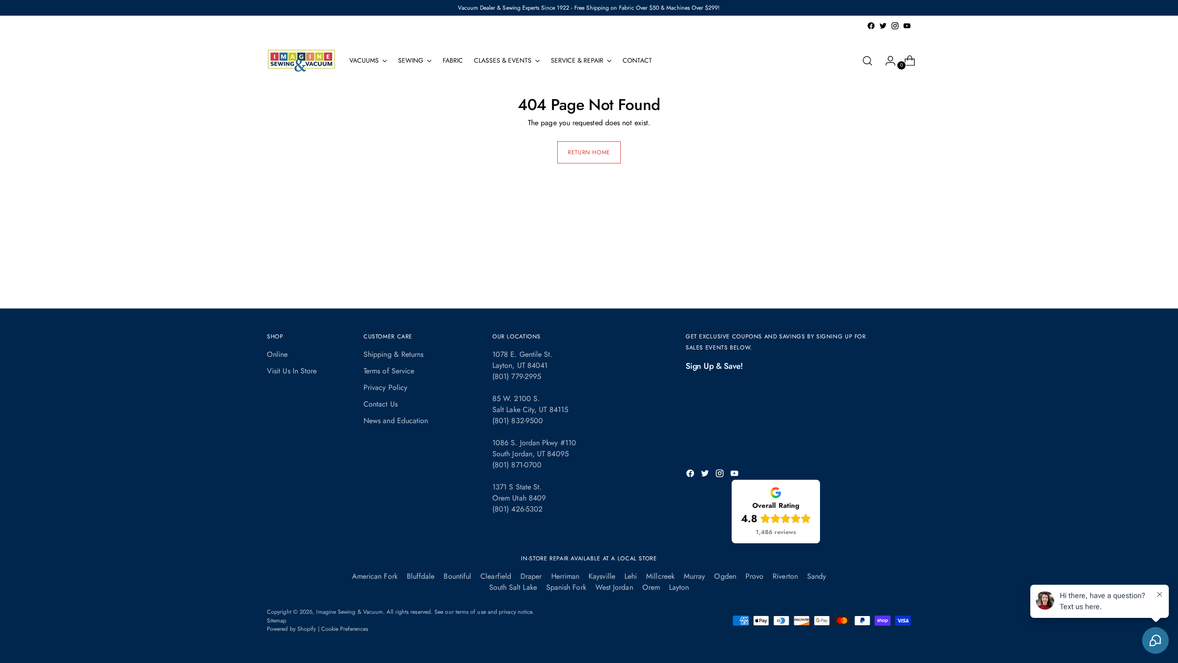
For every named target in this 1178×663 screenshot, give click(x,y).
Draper (531, 576)
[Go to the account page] (887, 61)
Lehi (630, 576)
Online (277, 354)
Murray (694, 576)
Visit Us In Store (292, 371)
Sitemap (277, 620)
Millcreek (660, 576)
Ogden (725, 576)
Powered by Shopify (291, 629)
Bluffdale (421, 576)
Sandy (816, 576)
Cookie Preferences (344, 629)
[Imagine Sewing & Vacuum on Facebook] (871, 26)
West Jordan (614, 587)
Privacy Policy (385, 387)
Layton (679, 587)
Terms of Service (389, 371)
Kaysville (602, 576)
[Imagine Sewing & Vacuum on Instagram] (895, 26)
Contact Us (381, 404)
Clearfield (495, 576)
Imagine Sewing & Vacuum (349, 612)
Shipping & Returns (393, 354)
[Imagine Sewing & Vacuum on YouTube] (907, 26)
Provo (754, 576)
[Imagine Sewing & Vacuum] (301, 60)
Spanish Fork (566, 587)
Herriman (565, 576)
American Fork (375, 576)
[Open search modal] (867, 61)
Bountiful (457, 576)
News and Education (396, 420)
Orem (651, 587)
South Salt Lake (513, 587)
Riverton (785, 576)
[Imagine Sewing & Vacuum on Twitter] (883, 26)
